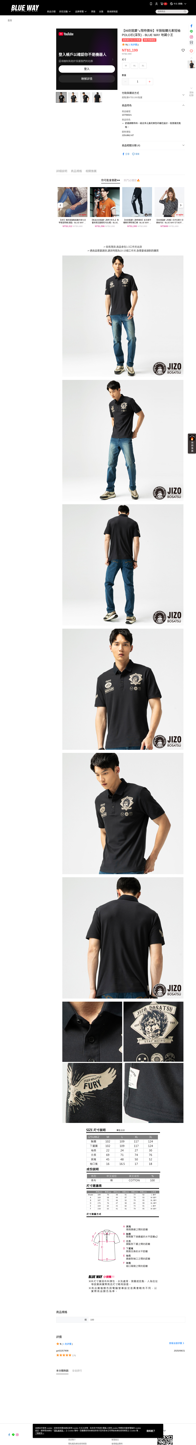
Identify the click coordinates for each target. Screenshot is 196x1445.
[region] (86, 59)
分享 (127, 154)
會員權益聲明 (117, 1444)
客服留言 (115, 1440)
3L (143, 65)
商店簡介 (72, 1440)
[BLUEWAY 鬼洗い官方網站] (25, 8)
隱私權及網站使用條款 (77, 1444)
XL (134, 65)
